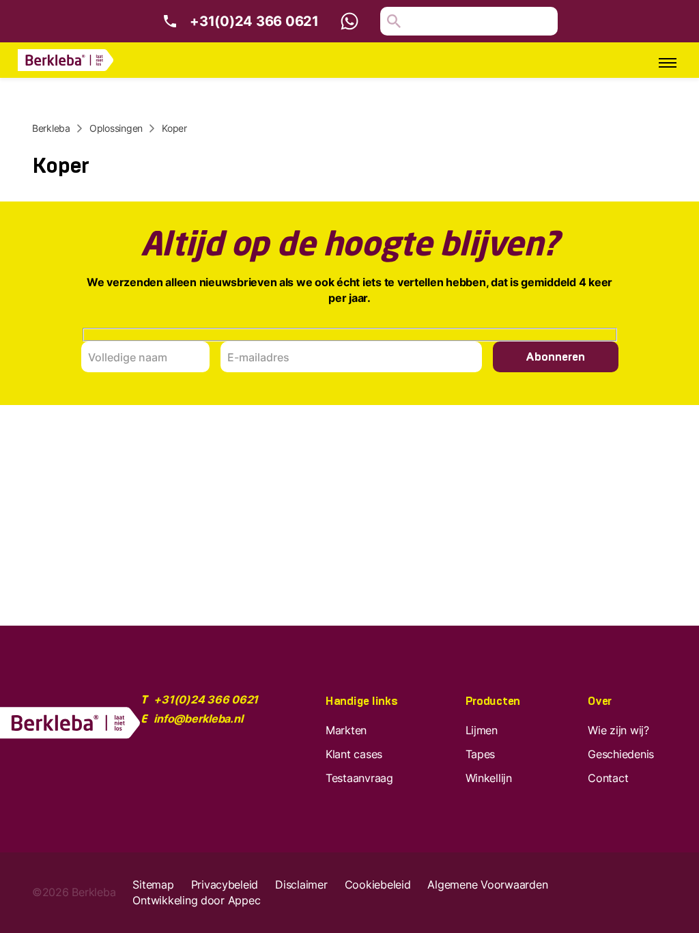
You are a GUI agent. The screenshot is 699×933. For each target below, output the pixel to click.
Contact (608, 778)
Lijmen (482, 730)
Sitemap (152, 884)
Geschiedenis (621, 754)
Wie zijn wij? (618, 730)
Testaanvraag (359, 778)
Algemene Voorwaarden (487, 884)
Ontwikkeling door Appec (196, 900)
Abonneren (555, 357)
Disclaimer (301, 884)
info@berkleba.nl (198, 718)
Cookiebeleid (378, 884)
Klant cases (354, 754)
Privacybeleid (225, 884)
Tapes (481, 754)
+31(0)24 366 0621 (254, 21)
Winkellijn (489, 778)
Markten (346, 730)
